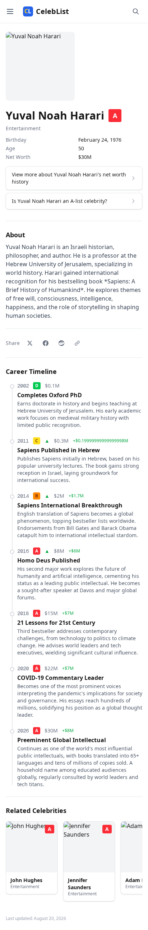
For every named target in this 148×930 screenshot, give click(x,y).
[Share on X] (30, 343)
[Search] (135, 11)
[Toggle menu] (10, 11)
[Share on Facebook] (45, 343)
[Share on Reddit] (61, 343)
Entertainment (23, 128)
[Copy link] (77, 343)
